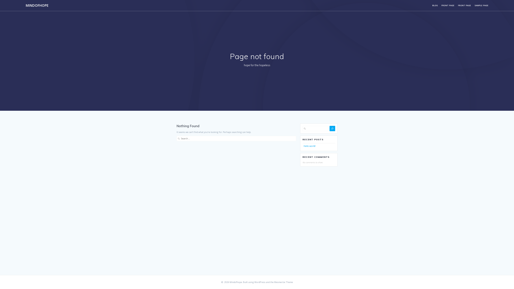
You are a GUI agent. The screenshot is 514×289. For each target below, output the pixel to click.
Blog (435, 5)
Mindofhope (37, 5)
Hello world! (309, 146)
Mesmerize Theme (283, 282)
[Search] (332, 128)
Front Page (447, 5)
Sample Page (481, 5)
